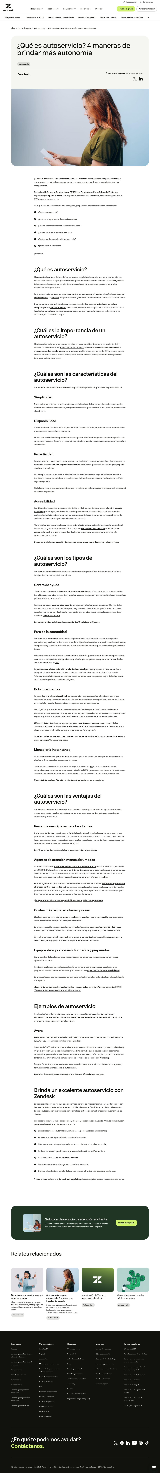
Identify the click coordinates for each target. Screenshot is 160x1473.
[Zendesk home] (9, 7)
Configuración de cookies (69, 1467)
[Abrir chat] (154, 1467)
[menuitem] (36, 8)
